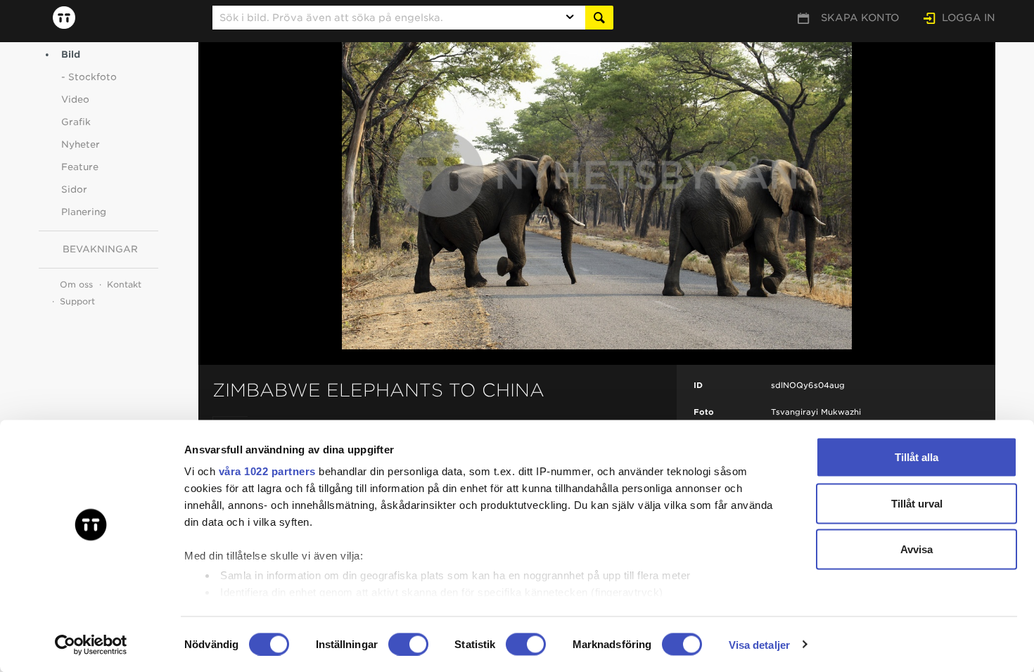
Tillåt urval (917, 503)
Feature (79, 167)
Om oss (76, 284)
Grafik (76, 122)
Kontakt (124, 284)
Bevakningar (100, 249)
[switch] (408, 644)
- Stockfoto (89, 77)
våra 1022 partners (267, 471)
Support (77, 301)
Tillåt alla (916, 457)
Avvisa (916, 549)
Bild (70, 54)
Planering (83, 212)
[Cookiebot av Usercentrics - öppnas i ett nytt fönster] (91, 644)
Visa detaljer (759, 644)
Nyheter (80, 144)
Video (75, 99)
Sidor (74, 189)
